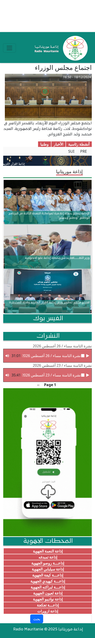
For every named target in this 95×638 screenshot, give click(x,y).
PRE (83, 151)
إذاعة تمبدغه (48, 557)
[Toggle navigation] (9, 48)
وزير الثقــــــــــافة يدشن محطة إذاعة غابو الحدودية (57, 258)
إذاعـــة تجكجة (48, 605)
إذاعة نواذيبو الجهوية (48, 599)
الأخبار (58, 144)
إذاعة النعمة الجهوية (48, 551)
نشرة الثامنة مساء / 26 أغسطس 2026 (62, 346)
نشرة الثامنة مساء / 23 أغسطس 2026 (62, 365)
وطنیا (44, 144)
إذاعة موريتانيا (69, 171)
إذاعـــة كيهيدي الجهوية (47, 581)
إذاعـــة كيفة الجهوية (47, 575)
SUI (71, 151)
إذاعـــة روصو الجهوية (47, 563)
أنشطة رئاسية (78, 144)
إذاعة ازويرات (47, 611)
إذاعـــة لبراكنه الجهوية (48, 587)
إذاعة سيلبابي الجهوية (48, 569)
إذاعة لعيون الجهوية (47, 593)
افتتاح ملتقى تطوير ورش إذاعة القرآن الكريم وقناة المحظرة (49, 302)
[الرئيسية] (60, 48)
